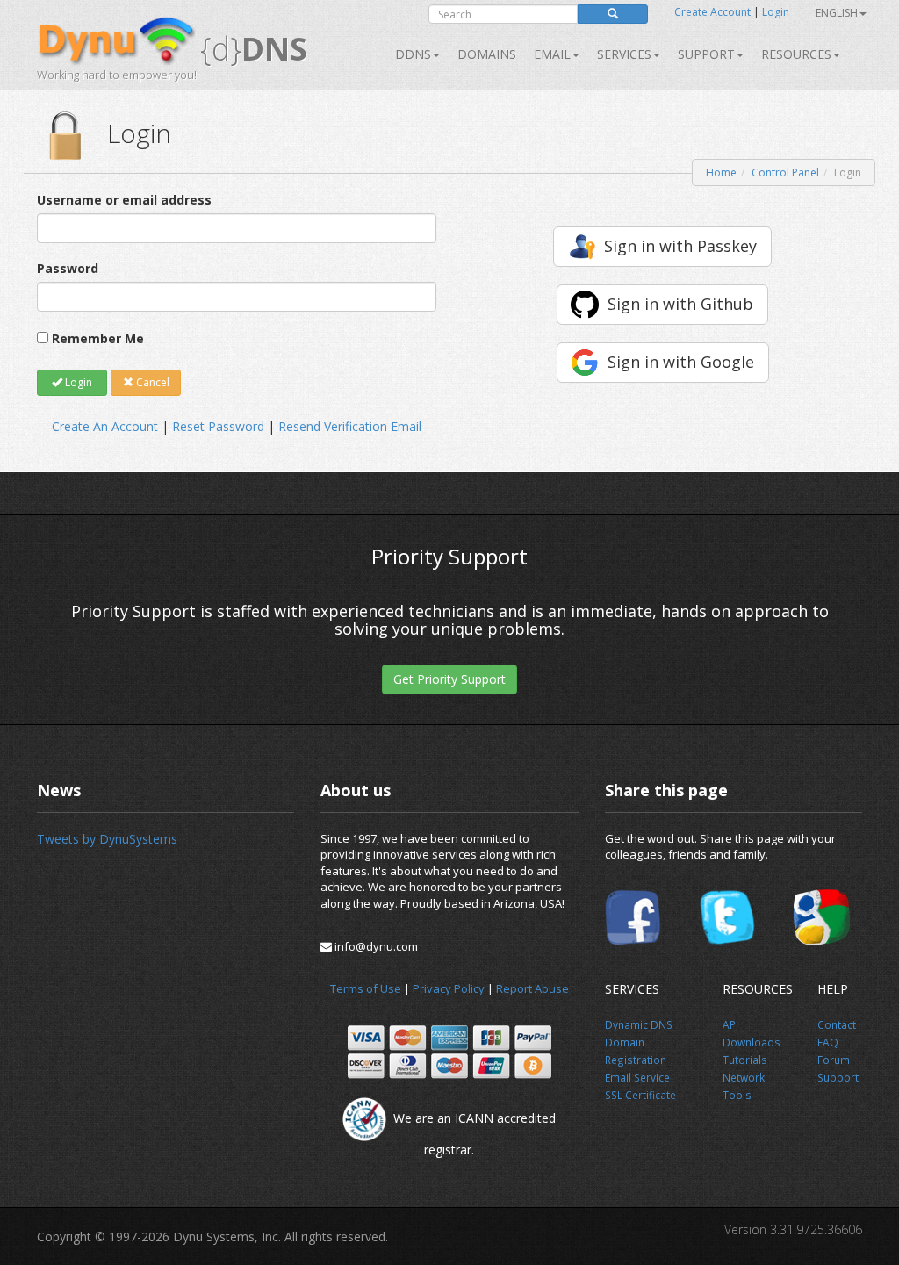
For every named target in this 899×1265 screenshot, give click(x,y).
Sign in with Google (681, 361)
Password (67, 268)
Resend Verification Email (349, 426)
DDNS (413, 54)
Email (552, 54)
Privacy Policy (449, 988)
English (837, 12)
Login (775, 11)
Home (721, 172)
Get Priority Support (449, 679)
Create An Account (105, 426)
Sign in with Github (680, 303)
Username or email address (124, 199)
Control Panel (785, 172)
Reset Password (218, 426)
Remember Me (98, 338)
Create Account (712, 11)
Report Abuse (532, 988)
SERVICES (624, 54)
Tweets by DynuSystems (107, 838)
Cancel (151, 382)
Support (706, 54)
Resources (796, 54)
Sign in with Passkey (680, 245)
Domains (486, 54)
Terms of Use (365, 988)
